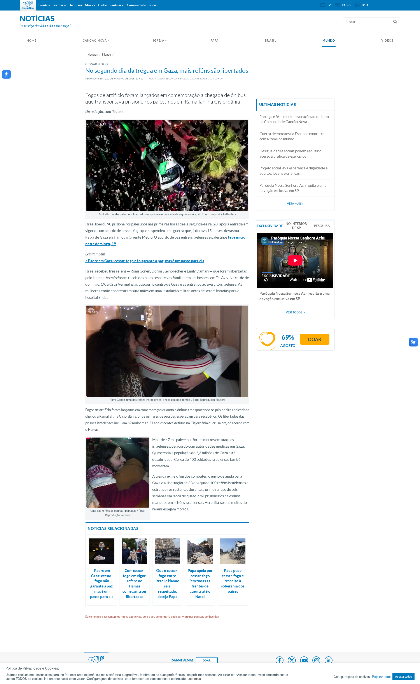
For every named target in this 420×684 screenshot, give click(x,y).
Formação (59, 5)
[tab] (270, 225)
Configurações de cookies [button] (352, 677)
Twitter (291, 661)
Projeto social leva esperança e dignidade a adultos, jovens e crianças (293, 170)
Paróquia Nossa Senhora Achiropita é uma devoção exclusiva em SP (292, 188)
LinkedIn (328, 661)
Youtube (304, 661)
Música (90, 5)
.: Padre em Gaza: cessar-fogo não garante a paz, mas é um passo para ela (144, 261)
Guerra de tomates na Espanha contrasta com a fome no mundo (291, 136)
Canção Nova (95, 40)
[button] (6, 74)
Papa (215, 40)
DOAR (207, 660)
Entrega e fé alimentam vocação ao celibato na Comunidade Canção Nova (294, 119)
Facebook (279, 661)
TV (329, 5)
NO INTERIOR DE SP (296, 226)
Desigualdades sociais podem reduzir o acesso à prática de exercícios (290, 153)
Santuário (117, 5)
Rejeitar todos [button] (381, 677)
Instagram (316, 661)
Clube (102, 5)
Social (153, 5)
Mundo (328, 40)
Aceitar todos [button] (403, 676)
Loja (365, 5)
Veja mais (295, 203)
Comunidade (136, 5)
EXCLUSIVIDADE (270, 226)
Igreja (158, 40)
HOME (31, 40)
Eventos (44, 5)
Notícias (93, 54)
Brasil (270, 40)
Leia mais (194, 678)
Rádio (346, 5)
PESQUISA (322, 226)
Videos (387, 40)
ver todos (295, 312)
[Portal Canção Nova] (28, 5)
